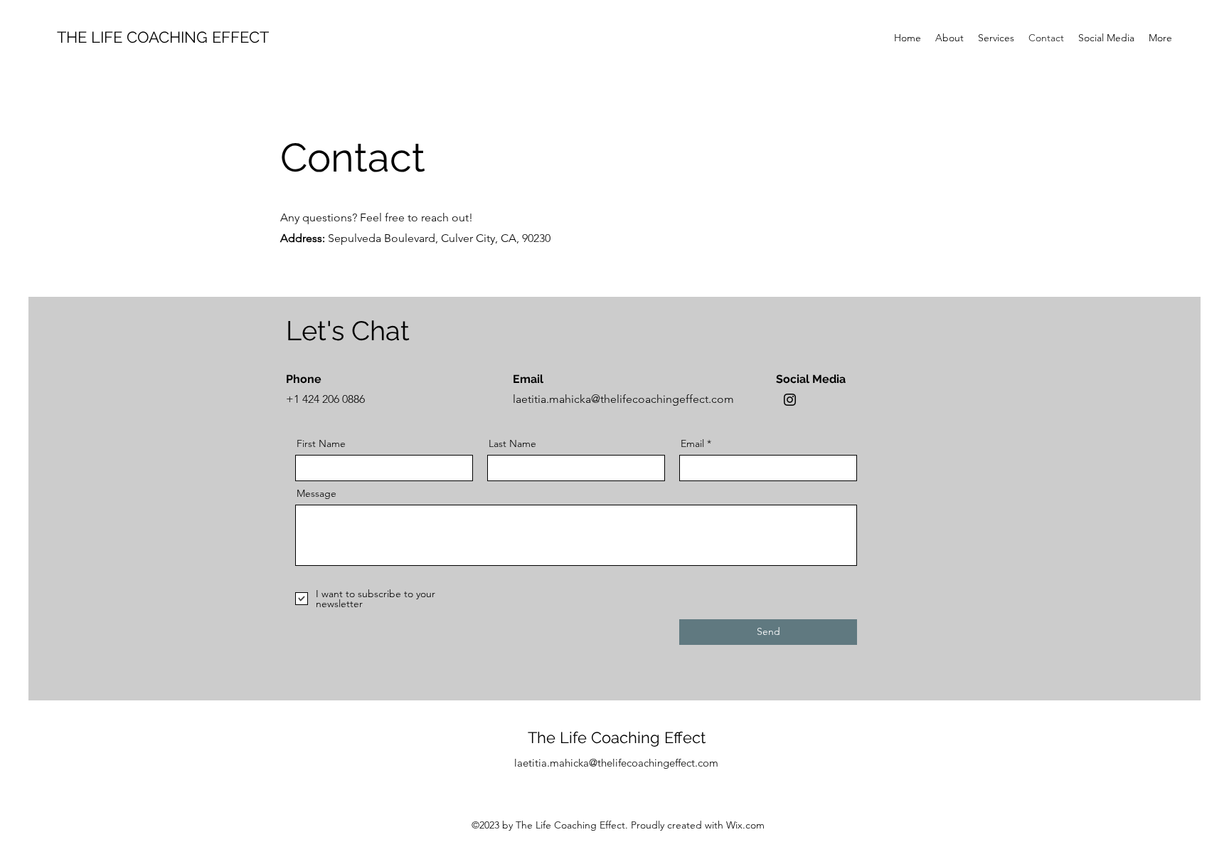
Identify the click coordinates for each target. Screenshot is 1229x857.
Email (692, 443)
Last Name (512, 443)
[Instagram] (790, 399)
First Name (321, 443)
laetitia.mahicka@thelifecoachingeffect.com (623, 399)
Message (316, 493)
